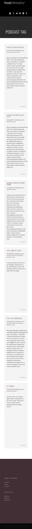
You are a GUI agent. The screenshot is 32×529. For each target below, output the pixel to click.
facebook (6, 482)
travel (14, 52)
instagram (7, 486)
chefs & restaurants (17, 255)
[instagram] (20, 13)
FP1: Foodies (10, 386)
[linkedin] (23, 13)
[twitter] (17, 13)
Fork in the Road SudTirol (15, 47)
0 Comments (22, 106)
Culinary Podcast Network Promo (16, 184)
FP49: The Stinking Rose (14, 318)
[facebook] (13, 13)
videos (18, 52)
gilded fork (7, 500)
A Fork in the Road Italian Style (15, 116)
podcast (9, 257)
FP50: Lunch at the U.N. (14, 250)
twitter (6, 484)
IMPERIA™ (7, 498)
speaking (6, 496)
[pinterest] (26, 13)
